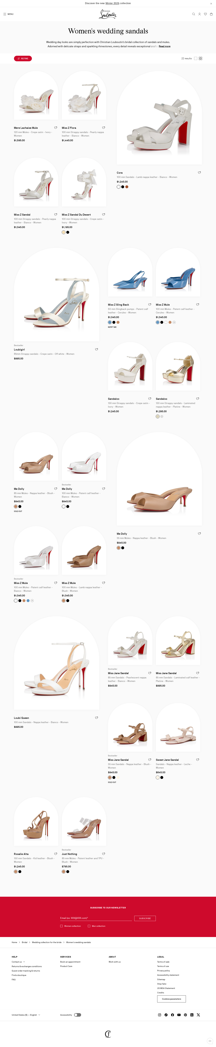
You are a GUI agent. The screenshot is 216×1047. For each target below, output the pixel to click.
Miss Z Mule (163, 304)
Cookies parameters (171, 999)
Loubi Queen (21, 717)
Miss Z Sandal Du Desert (76, 214)
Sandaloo (113, 398)
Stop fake (161, 984)
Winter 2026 (112, 3)
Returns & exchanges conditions (27, 966)
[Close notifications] (211, 3)
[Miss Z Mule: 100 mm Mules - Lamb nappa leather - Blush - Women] (84, 550)
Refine (24, 58)
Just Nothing (69, 853)
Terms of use (163, 966)
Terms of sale (163, 962)
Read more (164, 46)
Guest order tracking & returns (26, 971)
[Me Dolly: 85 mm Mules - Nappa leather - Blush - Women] (36, 456)
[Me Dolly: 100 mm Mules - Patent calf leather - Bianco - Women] (84, 456)
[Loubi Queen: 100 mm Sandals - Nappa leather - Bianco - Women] (56, 663)
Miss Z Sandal (22, 214)
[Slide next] (56, 95)
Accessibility (66, 1015)
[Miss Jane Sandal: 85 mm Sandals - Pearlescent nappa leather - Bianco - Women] (130, 640)
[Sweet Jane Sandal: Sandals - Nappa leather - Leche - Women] (178, 727)
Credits (160, 992)
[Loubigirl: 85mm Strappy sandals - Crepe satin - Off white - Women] (56, 294)
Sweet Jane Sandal (167, 759)
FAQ (13, 979)
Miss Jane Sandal (118, 673)
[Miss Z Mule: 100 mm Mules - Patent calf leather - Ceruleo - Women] (178, 272)
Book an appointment (70, 962)
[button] (210, 1041)
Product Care (66, 966)
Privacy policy (163, 970)
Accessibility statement (168, 975)
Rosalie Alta (21, 853)
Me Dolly (19, 488)
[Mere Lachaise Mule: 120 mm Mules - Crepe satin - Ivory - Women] (36, 95)
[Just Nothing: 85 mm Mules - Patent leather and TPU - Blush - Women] (84, 821)
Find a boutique (19, 975)
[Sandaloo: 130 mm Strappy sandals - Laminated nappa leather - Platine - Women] (178, 366)
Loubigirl (19, 349)
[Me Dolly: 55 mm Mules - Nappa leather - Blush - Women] (159, 479)
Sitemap (161, 979)
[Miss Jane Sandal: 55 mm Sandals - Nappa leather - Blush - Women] (130, 727)
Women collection (72, 926)
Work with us (115, 962)
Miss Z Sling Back (118, 304)
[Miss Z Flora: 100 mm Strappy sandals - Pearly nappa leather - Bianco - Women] (84, 95)
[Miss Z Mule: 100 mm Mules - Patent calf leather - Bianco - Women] (36, 550)
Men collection (98, 926)
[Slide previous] (16, 95)
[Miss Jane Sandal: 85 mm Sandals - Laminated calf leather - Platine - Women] (178, 640)
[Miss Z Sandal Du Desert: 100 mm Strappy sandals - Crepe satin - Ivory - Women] (84, 182)
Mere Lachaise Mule (26, 127)
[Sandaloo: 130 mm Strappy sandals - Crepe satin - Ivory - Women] (130, 366)
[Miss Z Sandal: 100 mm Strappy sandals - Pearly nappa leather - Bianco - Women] (36, 182)
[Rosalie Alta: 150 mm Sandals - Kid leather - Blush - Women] (36, 821)
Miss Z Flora (69, 127)
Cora (120, 172)
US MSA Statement (166, 988)
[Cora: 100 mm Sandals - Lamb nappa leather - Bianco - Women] (159, 118)
